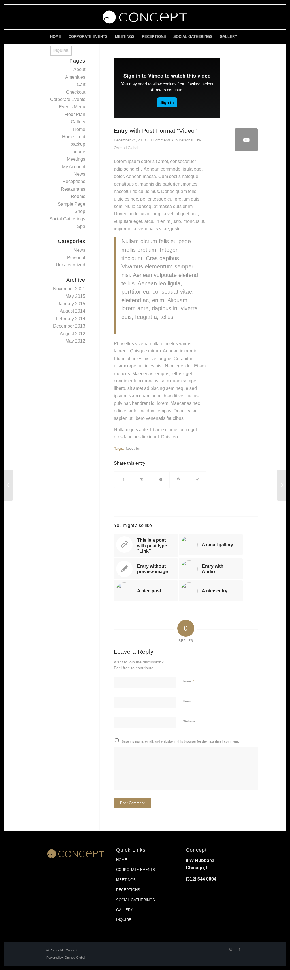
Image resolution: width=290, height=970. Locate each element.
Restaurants (73, 189)
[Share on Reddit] (197, 479)
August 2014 (72, 311)
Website (189, 721)
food (130, 448)
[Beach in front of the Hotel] (246, 139)
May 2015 (75, 296)
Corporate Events (67, 99)
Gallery (78, 121)
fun (139, 448)
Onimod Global (126, 148)
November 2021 (69, 288)
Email (188, 701)
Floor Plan (74, 114)
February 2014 (70, 318)
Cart (81, 84)
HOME (121, 860)
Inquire (78, 151)
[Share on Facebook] (123, 479)
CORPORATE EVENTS (135, 870)
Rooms (78, 196)
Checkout (75, 92)
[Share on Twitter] (142, 479)
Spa (81, 226)
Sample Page (71, 204)
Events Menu (72, 106)
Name (188, 681)
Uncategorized (70, 265)
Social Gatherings (67, 218)
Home (79, 129)
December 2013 (69, 326)
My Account (73, 166)
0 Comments (160, 140)
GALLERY (124, 910)
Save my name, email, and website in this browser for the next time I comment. (180, 741)
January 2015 (71, 303)
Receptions (73, 181)
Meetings (76, 159)
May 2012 (75, 341)
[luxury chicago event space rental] (145, 17)
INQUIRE (123, 920)
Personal (186, 140)
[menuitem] (55, 37)
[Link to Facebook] (239, 949)
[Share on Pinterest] (179, 479)
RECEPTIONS (128, 890)
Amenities (75, 77)
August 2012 (72, 333)
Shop (79, 211)
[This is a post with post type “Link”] (8, 485)
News (79, 174)
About (79, 69)
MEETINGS (126, 880)
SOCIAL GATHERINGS (135, 900)
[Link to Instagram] (231, 949)
